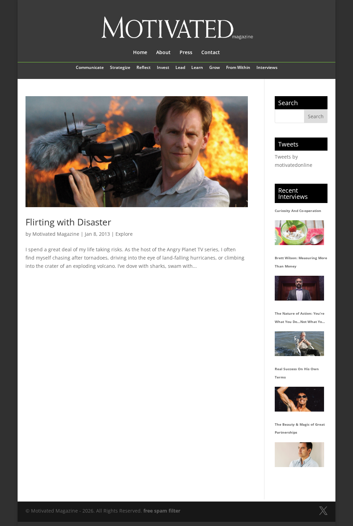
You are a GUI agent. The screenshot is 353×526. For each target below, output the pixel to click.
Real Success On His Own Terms (297, 373)
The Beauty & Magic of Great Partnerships (300, 428)
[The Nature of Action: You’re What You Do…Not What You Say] (299, 343)
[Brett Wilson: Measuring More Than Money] (299, 288)
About (163, 52)
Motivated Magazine (55, 234)
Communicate (90, 67)
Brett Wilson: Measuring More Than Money (301, 262)
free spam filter (161, 510)
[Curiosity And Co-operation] (299, 232)
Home (140, 52)
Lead (180, 67)
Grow (214, 67)
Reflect (144, 67)
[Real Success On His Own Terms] (299, 399)
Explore (124, 234)
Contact (210, 52)
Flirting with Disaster (68, 222)
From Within (238, 67)
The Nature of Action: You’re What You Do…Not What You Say (299, 318)
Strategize (120, 67)
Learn (197, 67)
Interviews (267, 67)
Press (186, 52)
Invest (163, 67)
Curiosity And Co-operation (298, 210)
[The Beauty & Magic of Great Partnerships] (299, 454)
